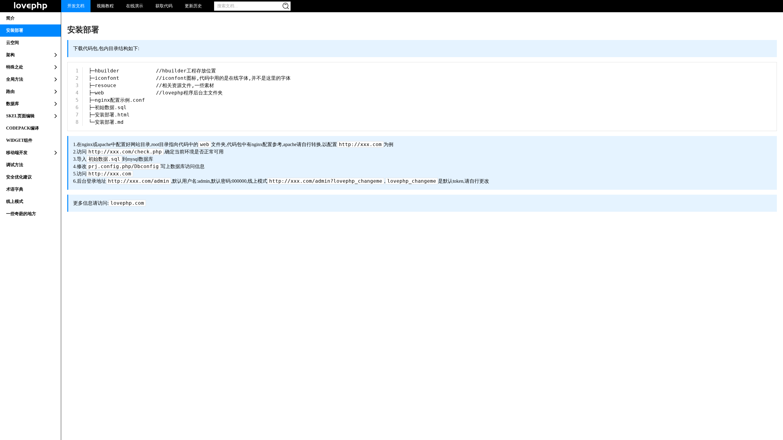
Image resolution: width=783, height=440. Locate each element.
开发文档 (75, 6)
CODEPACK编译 (22, 128)
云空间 (12, 42)
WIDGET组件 (19, 140)
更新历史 (193, 6)
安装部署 (14, 30)
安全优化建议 (19, 177)
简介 (10, 18)
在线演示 (134, 6)
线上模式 (14, 201)
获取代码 (164, 6)
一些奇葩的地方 (21, 213)
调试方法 (14, 165)
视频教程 (105, 6)
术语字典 (14, 189)
